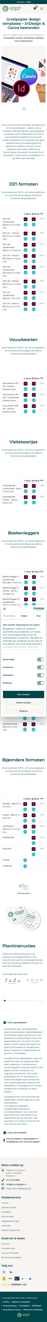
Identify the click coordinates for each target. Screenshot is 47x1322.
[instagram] (4, 1272)
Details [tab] (24, 616)
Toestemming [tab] (9, 616)
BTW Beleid (36, 1306)
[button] (23, 889)
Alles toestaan (23, 694)
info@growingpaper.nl (16, 1184)
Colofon (6, 1302)
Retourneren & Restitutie (32, 1310)
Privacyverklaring (10, 1306)
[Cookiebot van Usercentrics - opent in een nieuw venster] (33, 608)
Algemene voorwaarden (21, 1302)
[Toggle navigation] (41, 8)
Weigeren (23, 711)
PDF (42, 219)
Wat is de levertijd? (17, 1133)
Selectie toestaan (23, 703)
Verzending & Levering (12, 1310)
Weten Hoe (17, 35)
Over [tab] (38, 616)
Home (6, 35)
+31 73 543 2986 (13, 1180)
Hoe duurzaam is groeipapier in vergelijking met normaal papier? (23, 1140)
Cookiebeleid (24, 1306)
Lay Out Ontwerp (34, 35)
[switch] (40, 667)
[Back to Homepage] (23, 1315)
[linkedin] (11, 1272)
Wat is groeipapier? (17, 1023)
